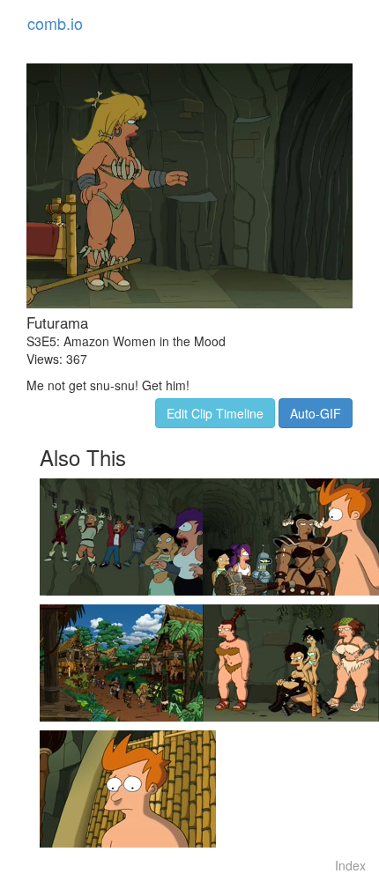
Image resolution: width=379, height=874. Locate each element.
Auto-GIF (315, 413)
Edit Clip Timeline (215, 413)
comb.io (55, 22)
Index (350, 865)
